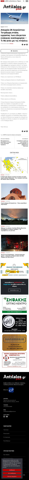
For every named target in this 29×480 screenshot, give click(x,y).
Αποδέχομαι (12, 470)
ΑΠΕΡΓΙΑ (5, 134)
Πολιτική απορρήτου (12, 476)
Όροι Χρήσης (6, 454)
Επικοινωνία (6, 433)
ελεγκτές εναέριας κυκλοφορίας (14, 134)
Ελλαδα (11, 43)
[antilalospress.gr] (14, 7)
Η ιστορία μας (6, 437)
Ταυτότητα (5, 429)
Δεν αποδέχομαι (12, 473)
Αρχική (2, 26)
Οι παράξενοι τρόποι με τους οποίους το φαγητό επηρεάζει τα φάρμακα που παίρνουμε (22, 143)
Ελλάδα (6, 26)
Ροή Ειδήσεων (6, 441)
